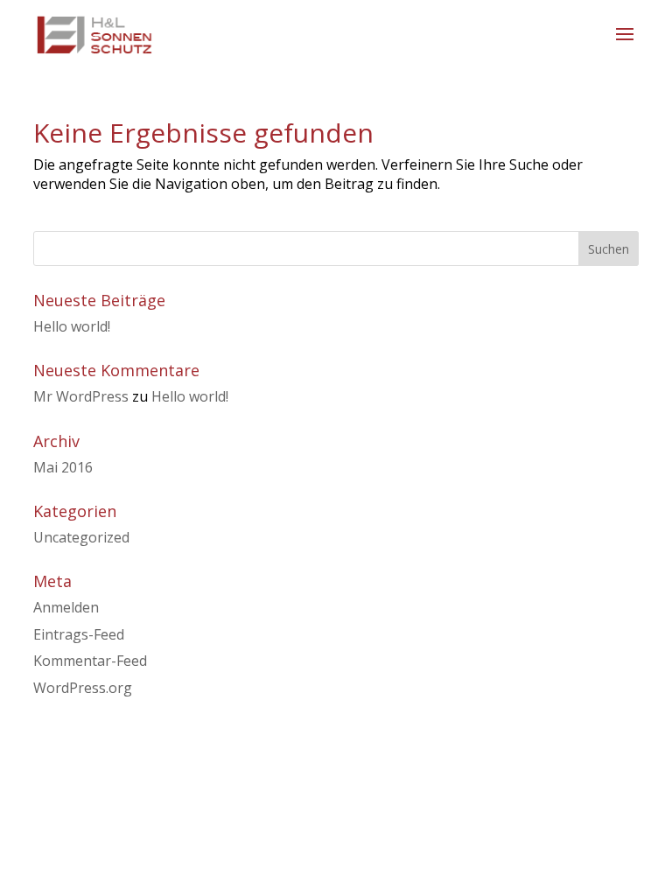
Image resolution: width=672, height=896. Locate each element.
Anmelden (66, 607)
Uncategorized (81, 537)
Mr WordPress (81, 396)
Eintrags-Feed (78, 634)
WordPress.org (82, 687)
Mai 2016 (63, 467)
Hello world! (71, 326)
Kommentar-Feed (90, 660)
